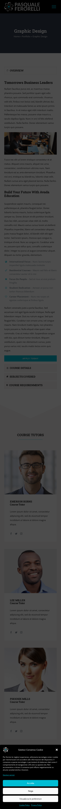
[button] (56, 749)
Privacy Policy (36, 805)
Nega (30, 791)
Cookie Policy (24, 805)
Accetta (30, 783)
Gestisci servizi (9, 775)
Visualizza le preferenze (30, 799)
